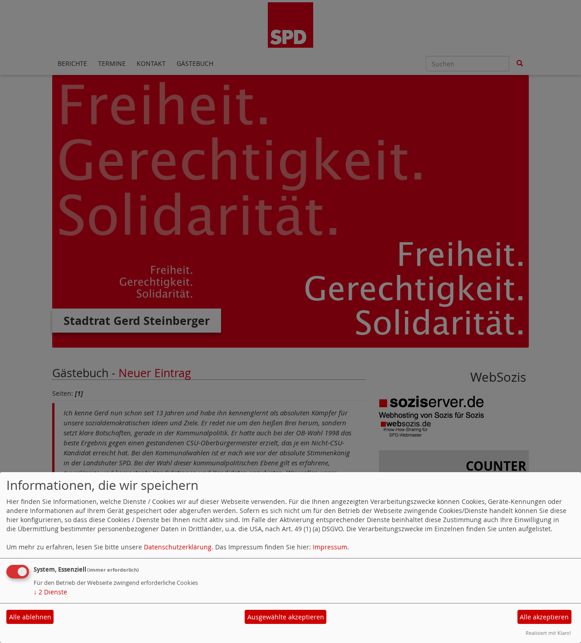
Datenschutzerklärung (178, 547)
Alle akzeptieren (544, 617)
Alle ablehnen (30, 617)
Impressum (330, 547)
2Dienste (50, 592)
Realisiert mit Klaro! (548, 632)
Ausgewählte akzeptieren (285, 617)
